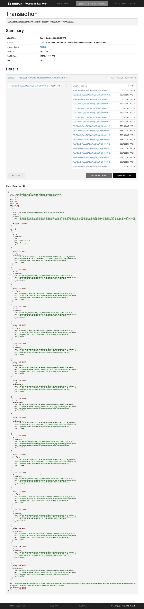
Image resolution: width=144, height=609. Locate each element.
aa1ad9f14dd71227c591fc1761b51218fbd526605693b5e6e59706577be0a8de (38, 78)
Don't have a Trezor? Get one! (123, 606)
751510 (43, 47)
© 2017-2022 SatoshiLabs (19, 606)
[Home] (15, 3)
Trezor (117, 4)
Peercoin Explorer (36, 3)
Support (132, 4)
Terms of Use (54, 606)
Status (66, 4)
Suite (124, 4)
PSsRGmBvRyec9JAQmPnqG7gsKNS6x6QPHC (29, 86)
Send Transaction (85, 606)
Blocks (59, 4)
